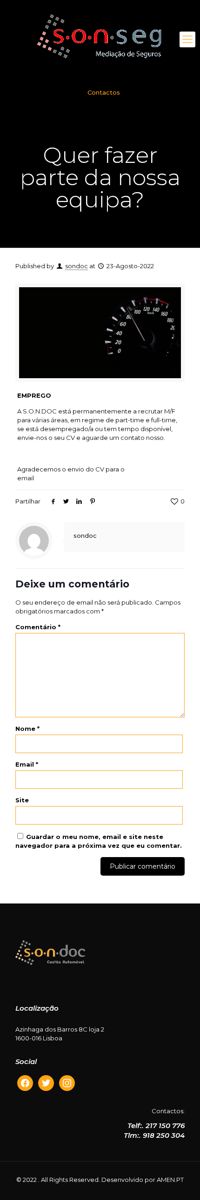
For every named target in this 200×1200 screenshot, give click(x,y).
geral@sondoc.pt (61, 478)
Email (26, 764)
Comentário (37, 627)
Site (22, 800)
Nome (27, 728)
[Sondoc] (100, 39)
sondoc (76, 266)
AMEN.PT (170, 1179)
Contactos (103, 92)
